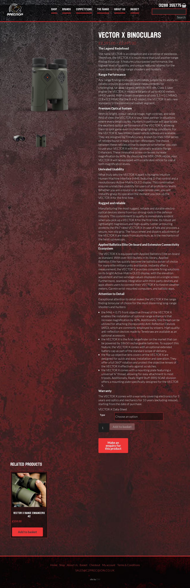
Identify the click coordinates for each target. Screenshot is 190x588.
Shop (54, 9)
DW (98, 579)
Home (53, 565)
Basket (134, 9)
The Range (103, 9)
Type (102, 415)
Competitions (84, 9)
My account (108, 565)
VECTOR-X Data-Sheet (112, 409)
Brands (66, 9)
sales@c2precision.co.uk (95, 570)
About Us (119, 9)
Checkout (94, 565)
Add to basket (122, 426)
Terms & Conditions (128, 565)
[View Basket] (184, 5)
